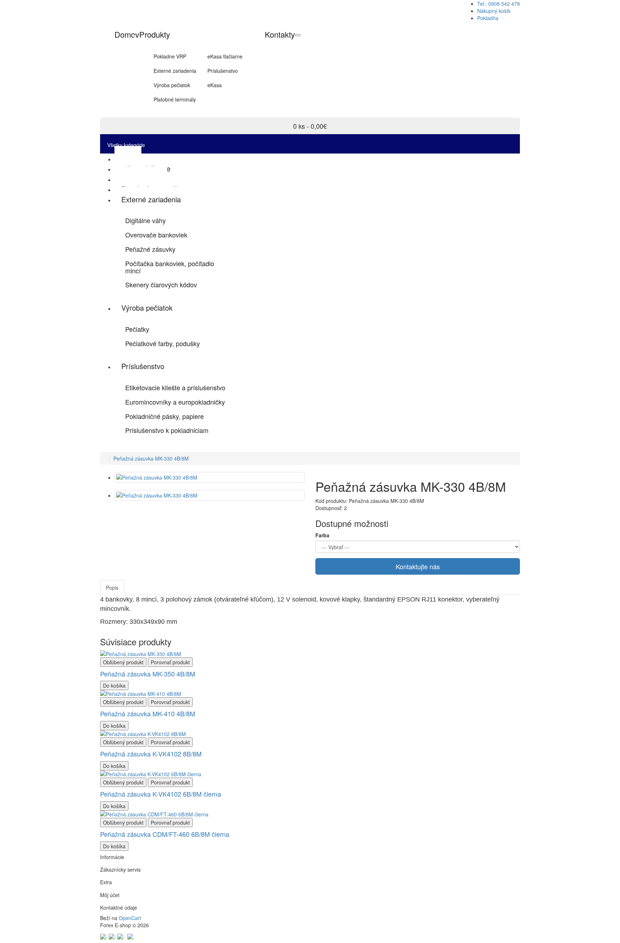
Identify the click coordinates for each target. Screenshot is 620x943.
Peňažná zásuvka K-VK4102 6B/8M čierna (160, 793)
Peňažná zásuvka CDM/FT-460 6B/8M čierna (164, 834)
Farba (322, 535)
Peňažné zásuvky (150, 249)
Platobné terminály (175, 99)
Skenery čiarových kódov (161, 284)
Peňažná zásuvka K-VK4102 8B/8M (151, 753)
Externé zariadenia (175, 70)
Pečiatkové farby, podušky (162, 343)
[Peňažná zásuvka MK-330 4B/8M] (209, 477)
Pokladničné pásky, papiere (164, 416)
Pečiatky (137, 329)
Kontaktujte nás (418, 566)
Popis (112, 587)
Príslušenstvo (222, 70)
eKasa (214, 85)
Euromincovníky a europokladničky (175, 401)
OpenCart (130, 917)
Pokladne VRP (170, 56)
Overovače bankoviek (156, 234)
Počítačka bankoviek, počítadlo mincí (169, 267)
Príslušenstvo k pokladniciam (166, 430)
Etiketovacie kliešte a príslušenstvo (175, 387)
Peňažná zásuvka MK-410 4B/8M (147, 713)
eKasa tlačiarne (225, 56)
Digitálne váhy (145, 220)
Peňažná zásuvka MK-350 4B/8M (147, 673)
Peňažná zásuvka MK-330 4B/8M (151, 458)
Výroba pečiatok (172, 85)
